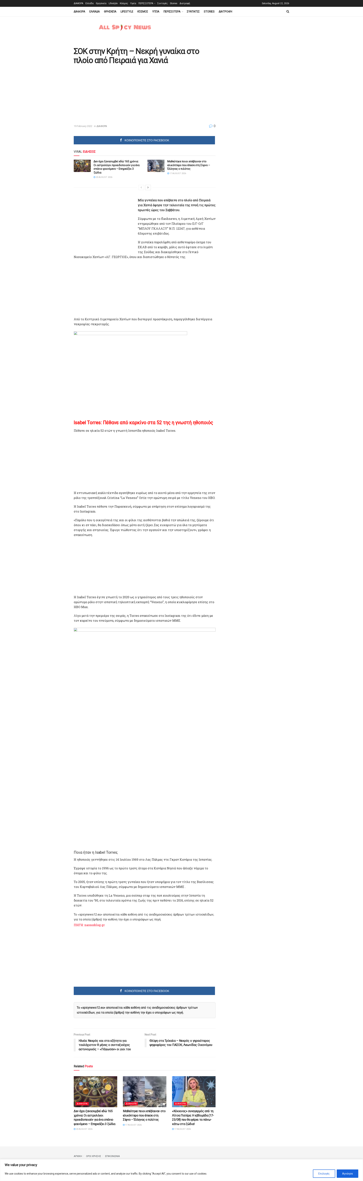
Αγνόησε (347, 1173)
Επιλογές (324, 1173)
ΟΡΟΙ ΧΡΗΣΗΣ (93, 1156)
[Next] (148, 187)
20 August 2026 (103, 177)
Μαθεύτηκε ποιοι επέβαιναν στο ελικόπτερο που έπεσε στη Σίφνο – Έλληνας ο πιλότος (188, 165)
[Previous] (141, 187)
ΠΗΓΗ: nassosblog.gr (89, 925)
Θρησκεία (101, 3)
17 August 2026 (177, 173)
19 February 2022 (83, 126)
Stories (173, 3)
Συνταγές (162, 3)
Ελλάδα (89, 3)
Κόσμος (124, 3)
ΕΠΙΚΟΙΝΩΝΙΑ (112, 1156)
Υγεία (133, 3)
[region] (181, 1170)
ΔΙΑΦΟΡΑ (78, 3)
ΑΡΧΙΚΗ (78, 1156)
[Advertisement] (105, 94)
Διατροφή (185, 3)
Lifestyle (113, 3)
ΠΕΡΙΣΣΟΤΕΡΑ (145, 3)
